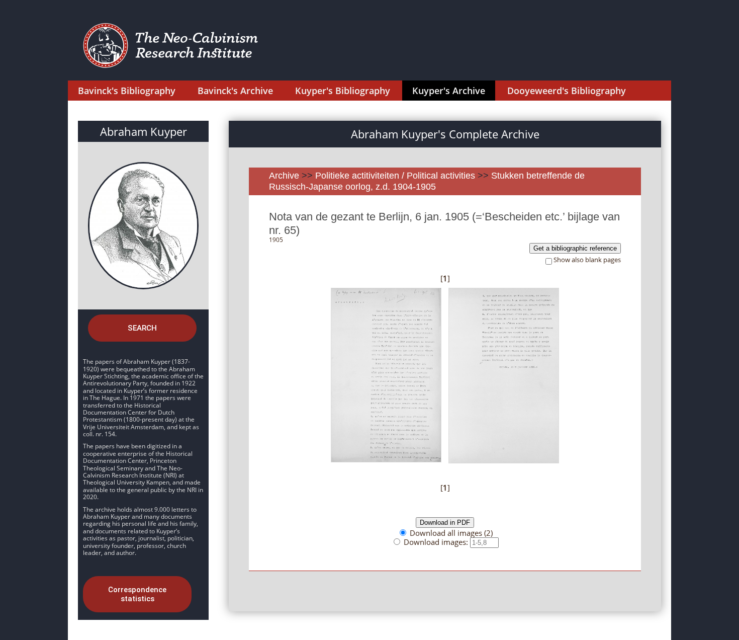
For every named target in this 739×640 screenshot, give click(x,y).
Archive (284, 176)
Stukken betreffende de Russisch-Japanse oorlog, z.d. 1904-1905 (427, 181)
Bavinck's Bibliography (126, 91)
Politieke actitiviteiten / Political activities (396, 176)
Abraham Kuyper (143, 131)
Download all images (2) (451, 533)
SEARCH (142, 328)
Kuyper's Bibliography (342, 91)
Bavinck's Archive (235, 91)
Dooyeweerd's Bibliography (566, 91)
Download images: (437, 542)
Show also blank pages (587, 260)
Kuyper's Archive (448, 91)
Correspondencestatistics (137, 594)
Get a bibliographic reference (575, 248)
